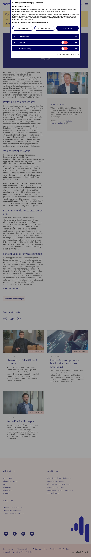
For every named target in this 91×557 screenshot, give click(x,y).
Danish (14, 6)
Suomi (28, 6)
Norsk (24, 6)
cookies (22, 22)
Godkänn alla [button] (67, 28)
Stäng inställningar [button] (22, 28)
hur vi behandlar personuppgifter (38, 22)
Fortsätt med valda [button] (44, 28)
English (19, 6)
